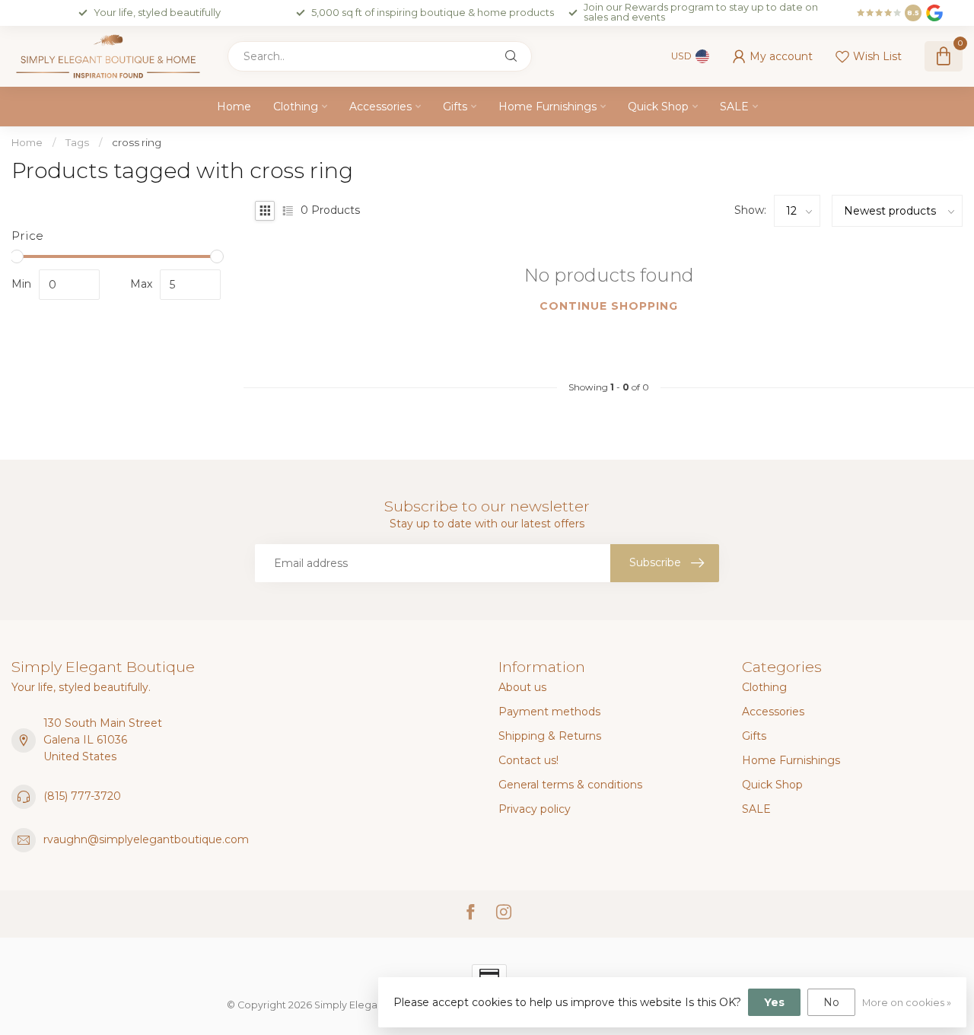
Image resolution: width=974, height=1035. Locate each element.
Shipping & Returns (549, 736)
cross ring (136, 142)
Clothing (295, 106)
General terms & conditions (570, 784)
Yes (774, 1002)
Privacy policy (534, 809)
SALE (734, 106)
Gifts (455, 106)
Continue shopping (609, 306)
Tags (77, 142)
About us (522, 687)
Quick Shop (658, 106)
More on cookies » (906, 1002)
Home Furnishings (547, 106)
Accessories (380, 106)
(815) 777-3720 (82, 796)
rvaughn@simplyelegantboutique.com (146, 839)
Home (234, 106)
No (831, 1002)
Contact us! (528, 760)
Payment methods (549, 711)
